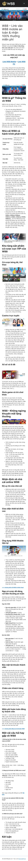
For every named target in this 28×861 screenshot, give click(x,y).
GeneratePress (22, 858)
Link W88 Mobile (9, 62)
